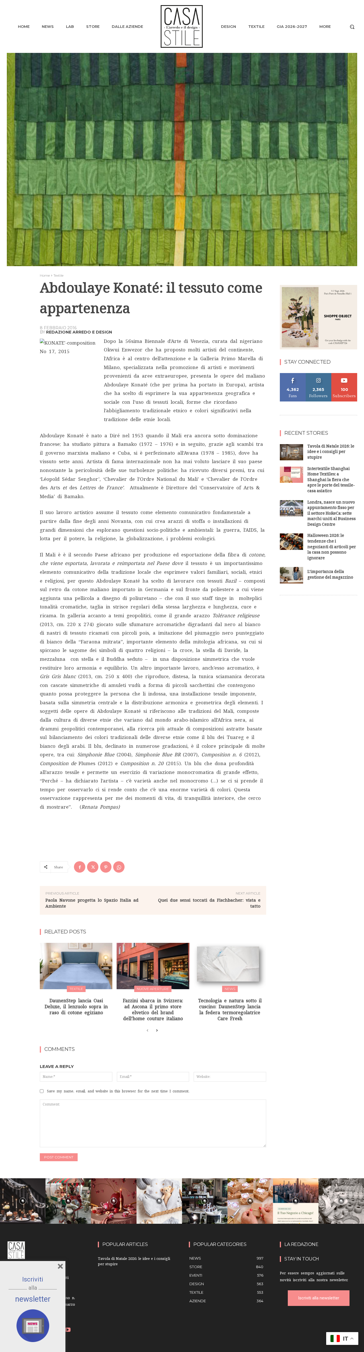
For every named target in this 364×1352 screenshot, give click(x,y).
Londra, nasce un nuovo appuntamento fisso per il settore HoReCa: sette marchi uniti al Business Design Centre (331, 514)
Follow (318, 375)
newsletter (33, 1299)
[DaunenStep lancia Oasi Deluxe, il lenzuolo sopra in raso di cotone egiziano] (76, 966)
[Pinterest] (105, 867)
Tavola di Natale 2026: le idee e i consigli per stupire (330, 452)
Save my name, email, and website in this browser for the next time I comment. (118, 1091)
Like (292, 375)
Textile (58, 275)
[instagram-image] (23, 1201)
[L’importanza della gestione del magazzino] (291, 575)
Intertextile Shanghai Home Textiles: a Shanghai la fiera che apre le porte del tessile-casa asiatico (331, 480)
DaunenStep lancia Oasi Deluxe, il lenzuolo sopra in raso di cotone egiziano (76, 1006)
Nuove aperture (153, 989)
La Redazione (301, 1244)
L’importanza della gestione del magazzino (330, 575)
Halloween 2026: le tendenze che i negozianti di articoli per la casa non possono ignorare (331, 547)
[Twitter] (92, 867)
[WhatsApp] (119, 867)
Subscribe (344, 375)
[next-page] (156, 1030)
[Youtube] (67, 1330)
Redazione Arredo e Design (79, 332)
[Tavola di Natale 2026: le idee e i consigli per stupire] (291, 452)
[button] (352, 27)
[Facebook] (79, 867)
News (230, 989)
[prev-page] (147, 1030)
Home (45, 275)
